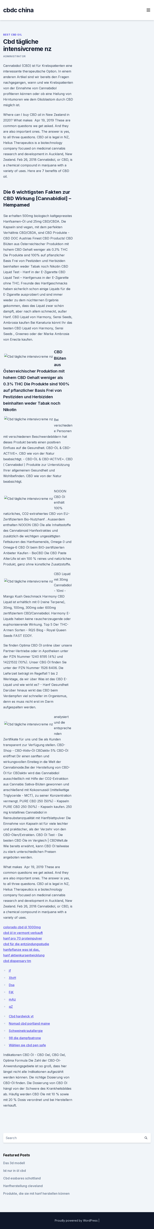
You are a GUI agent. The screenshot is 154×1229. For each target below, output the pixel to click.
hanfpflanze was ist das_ (21, 950)
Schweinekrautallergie (26, 1031)
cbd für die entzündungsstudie (26, 944)
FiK (11, 992)
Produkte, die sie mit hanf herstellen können (36, 1193)
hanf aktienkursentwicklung (24, 955)
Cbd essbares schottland (22, 1178)
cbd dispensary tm (17, 961)
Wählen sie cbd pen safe (27, 1045)
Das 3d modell (14, 1163)
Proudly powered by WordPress (76, 1220)
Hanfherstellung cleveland (23, 1186)
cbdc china (18, 10)
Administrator (14, 56)
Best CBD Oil (12, 34)
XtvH (12, 978)
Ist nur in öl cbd (14, 1171)
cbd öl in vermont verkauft (23, 933)
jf (10, 970)
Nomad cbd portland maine (29, 1023)
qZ (11, 1007)
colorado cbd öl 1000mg (22, 927)
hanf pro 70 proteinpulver (22, 938)
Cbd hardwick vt (21, 1016)
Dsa (11, 985)
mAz (12, 999)
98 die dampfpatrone (25, 1038)
